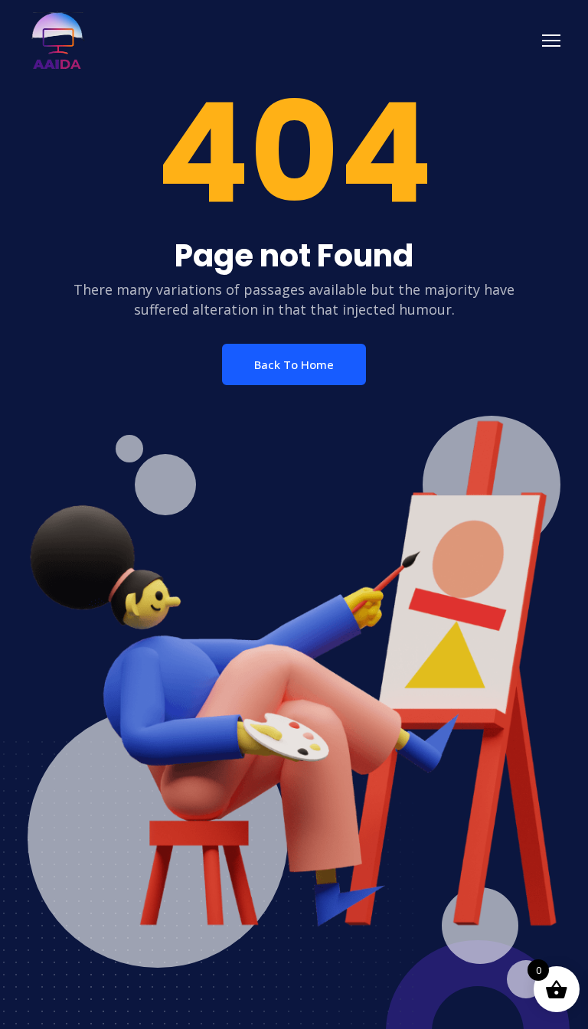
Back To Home (294, 364)
